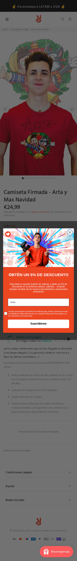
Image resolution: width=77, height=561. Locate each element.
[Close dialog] (70, 232)
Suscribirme (38, 323)
